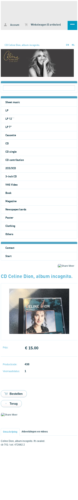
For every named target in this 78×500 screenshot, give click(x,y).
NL (73, 45)
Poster (9, 217)
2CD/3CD (10, 168)
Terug (14, 403)
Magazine (11, 201)
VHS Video (11, 184)
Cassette (10, 135)
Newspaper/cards (15, 209)
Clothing (10, 226)
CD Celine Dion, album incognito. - (39, 10)
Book (8, 193)
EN (67, 45)
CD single (11, 151)
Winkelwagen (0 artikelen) (45, 25)
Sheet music (12, 102)
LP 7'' (8, 127)
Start (8, 256)
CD (7, 143)
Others (9, 234)
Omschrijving (10, 432)
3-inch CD (11, 176)
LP (6, 110)
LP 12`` (10, 118)
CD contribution (14, 160)
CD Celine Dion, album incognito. (22, 45)
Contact (9, 248)
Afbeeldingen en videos (35, 431)
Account (14, 25)
